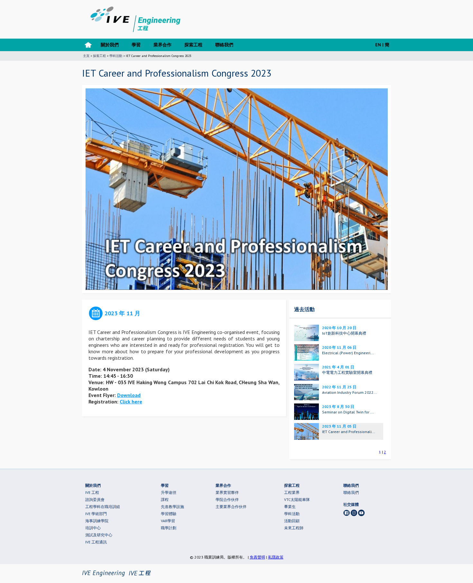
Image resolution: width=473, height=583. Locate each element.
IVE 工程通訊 (96, 542)
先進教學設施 (172, 506)
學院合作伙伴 (227, 499)
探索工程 (193, 45)
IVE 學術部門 (96, 513)
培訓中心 (93, 527)
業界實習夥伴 (227, 492)
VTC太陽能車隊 (297, 499)
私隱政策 (275, 557)
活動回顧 (292, 520)
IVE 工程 (92, 492)
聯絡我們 (224, 45)
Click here (131, 401)
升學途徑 (168, 492)
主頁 (86, 56)
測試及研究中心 (98, 534)
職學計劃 (168, 527)
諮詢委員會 (95, 499)
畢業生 (290, 506)
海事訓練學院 (96, 520)
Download (129, 395)
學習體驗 (168, 513)
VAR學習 (168, 520)
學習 (136, 45)
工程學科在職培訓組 (102, 506)
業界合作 (162, 45)
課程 (165, 499)
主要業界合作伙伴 (231, 506)
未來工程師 (293, 527)
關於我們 (110, 45)
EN (378, 45)
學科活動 (115, 56)
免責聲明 (257, 557)
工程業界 (292, 492)
